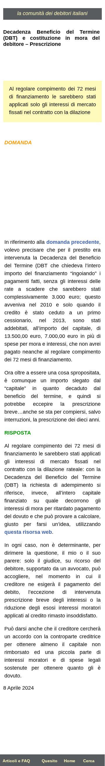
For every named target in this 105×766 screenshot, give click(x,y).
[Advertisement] (52, 192)
